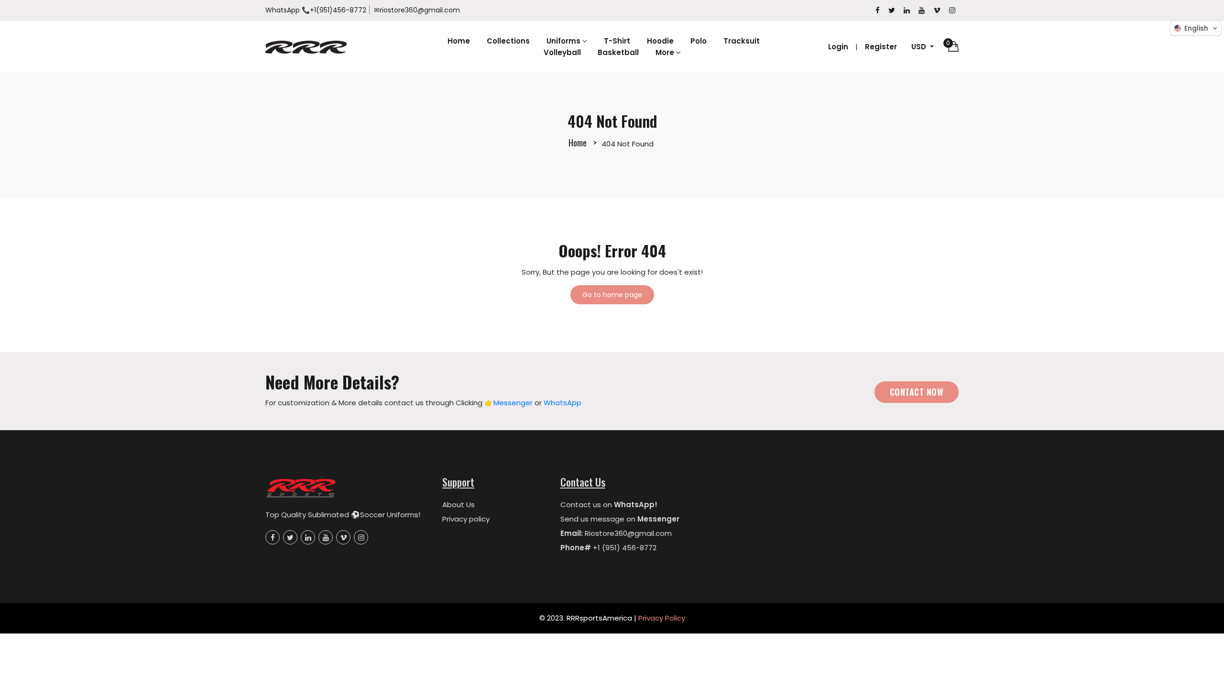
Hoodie (660, 41)
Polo (698, 41)
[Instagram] (952, 10)
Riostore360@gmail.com (628, 533)
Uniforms (564, 41)
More (666, 52)
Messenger (513, 403)
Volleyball (562, 52)
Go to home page (612, 295)
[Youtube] (921, 10)
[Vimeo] (937, 10)
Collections (508, 41)
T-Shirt (617, 41)
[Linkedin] (906, 10)
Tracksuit (741, 41)
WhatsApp (282, 10)
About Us (458, 505)
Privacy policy (466, 519)
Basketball (618, 52)
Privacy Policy (661, 618)
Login (838, 47)
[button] (1196, 28)
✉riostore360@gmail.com (417, 10)
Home (459, 41)
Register (881, 47)
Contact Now (916, 392)
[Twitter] (891, 10)
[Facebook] (877, 10)
